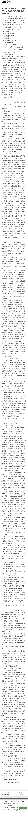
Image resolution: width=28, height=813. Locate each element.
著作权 (14, 47)
